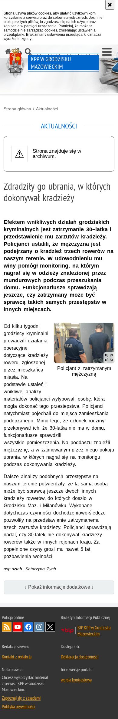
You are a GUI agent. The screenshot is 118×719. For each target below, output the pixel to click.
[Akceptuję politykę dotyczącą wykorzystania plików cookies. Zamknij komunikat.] (109, 5)
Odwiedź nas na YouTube (17, 627)
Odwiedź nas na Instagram (39, 627)
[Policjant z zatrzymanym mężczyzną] (84, 343)
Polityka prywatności (18, 706)
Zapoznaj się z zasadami (21, 698)
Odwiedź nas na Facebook (28, 627)
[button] (107, 52)
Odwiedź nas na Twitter (50, 627)
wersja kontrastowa (76, 680)
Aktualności (47, 108)
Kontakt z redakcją (16, 657)
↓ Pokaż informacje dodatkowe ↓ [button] (59, 587)
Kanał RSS (6, 627)
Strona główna (17, 108)
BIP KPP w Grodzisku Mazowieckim (94, 630)
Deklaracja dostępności (79, 657)
